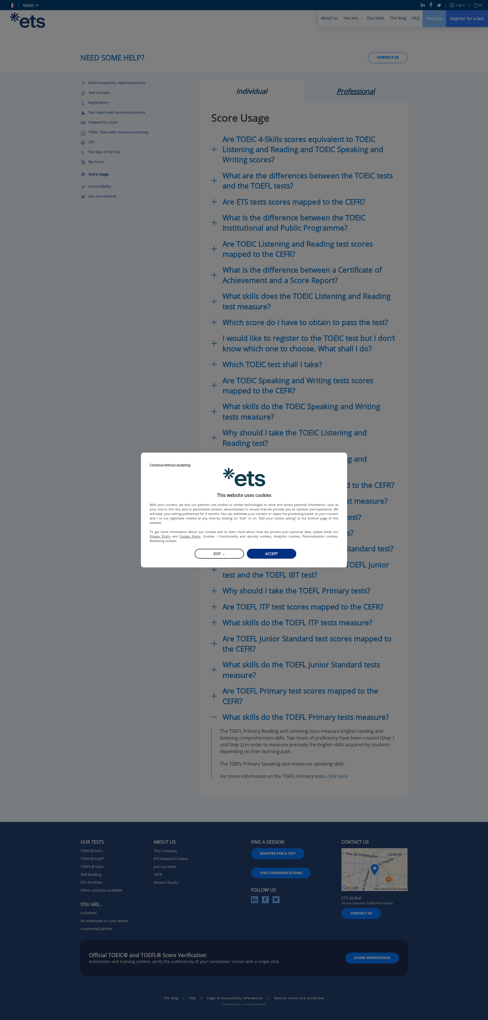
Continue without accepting (170, 465)
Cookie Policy (190, 536)
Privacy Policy (160, 536)
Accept (271, 553)
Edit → (219, 553)
